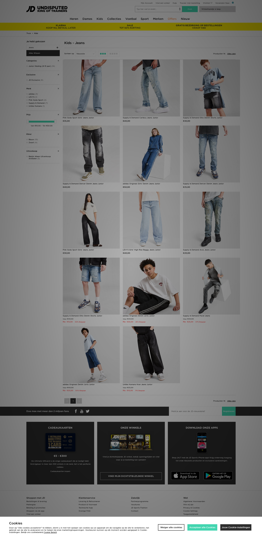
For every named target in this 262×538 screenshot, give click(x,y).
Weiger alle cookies (171, 527)
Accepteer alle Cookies (202, 527)
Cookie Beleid (50, 532)
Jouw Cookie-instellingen (236, 527)
